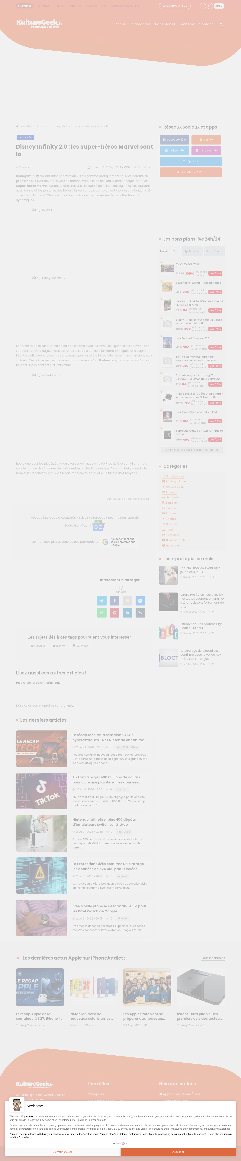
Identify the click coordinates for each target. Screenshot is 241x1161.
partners (29, 1116)
